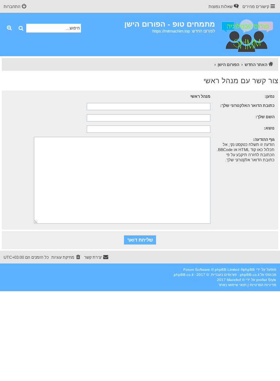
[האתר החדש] (246, 34)
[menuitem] (224, 6)
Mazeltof (234, 280)
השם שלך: (265, 117)
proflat (261, 280)
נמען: (270, 96)
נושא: (269, 128)
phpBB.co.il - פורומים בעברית (235, 275)
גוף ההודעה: (264, 139)
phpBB (249, 270)
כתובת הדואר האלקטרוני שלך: (247, 105)
